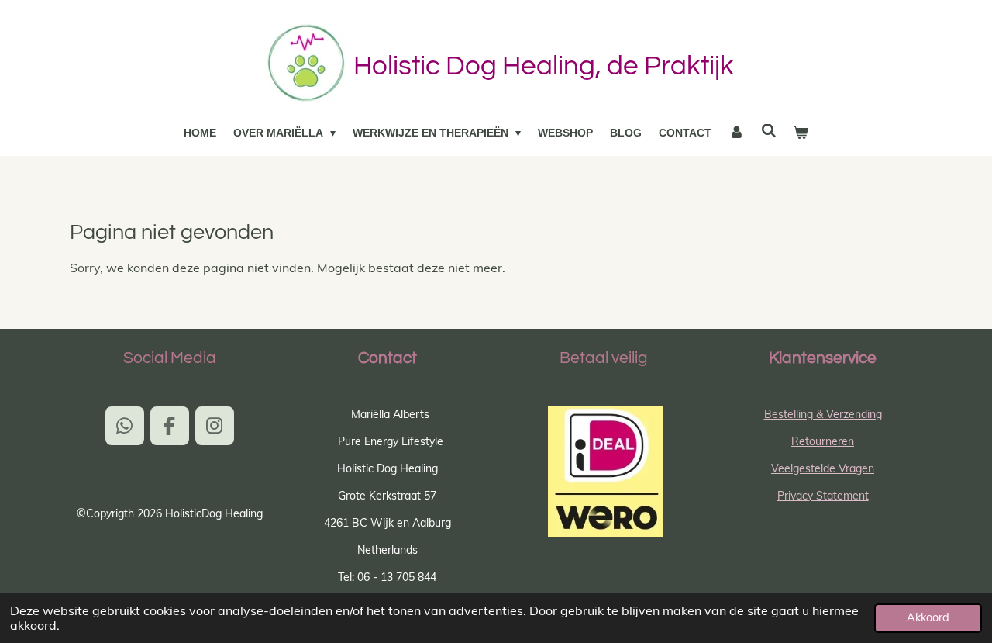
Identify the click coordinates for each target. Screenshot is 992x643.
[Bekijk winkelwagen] (800, 133)
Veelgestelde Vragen (822, 468)
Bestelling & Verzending (823, 414)
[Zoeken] (769, 131)
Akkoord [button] (928, 617)
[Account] (736, 133)
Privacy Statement (823, 496)
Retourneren (822, 441)
